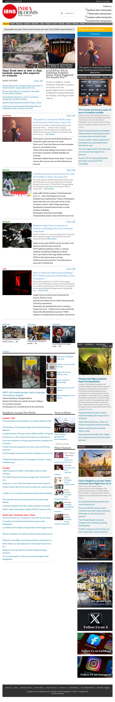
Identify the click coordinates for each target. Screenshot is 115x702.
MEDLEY (6, 324)
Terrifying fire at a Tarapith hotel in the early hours (23, 407)
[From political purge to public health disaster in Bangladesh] (38, 333)
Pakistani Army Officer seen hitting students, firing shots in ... (27, 540)
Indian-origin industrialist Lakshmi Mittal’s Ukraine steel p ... (27, 509)
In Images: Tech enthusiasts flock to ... (63, 497)
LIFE (4, 269)
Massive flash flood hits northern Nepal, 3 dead (21, 102)
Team (16, 688)
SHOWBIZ (6, 116)
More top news (10, 81)
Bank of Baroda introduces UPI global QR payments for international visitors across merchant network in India (94, 134)
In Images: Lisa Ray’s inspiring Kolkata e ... (64, 471)
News (12, 23)
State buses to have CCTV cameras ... (65, 389)
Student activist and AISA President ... (65, 366)
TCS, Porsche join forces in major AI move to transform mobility (95, 111)
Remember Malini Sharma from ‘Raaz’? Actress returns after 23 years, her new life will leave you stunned (52, 161)
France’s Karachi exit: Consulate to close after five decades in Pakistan (21, 92)
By (17, 341)
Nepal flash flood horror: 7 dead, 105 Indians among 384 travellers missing (20, 98)
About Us (9, 688)
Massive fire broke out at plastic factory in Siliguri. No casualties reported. (23, 402)
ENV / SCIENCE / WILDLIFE (91, 344)
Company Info (83, 692)
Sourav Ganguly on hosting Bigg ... (63, 381)
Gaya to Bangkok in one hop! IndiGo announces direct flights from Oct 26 (95, 482)
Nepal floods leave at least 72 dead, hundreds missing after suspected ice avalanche (22, 73)
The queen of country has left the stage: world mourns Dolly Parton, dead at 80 (52, 121)
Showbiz (35, 23)
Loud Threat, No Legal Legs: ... (61, 345)
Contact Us (62, 688)
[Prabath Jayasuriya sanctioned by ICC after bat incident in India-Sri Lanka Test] (17, 183)
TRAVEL (81, 447)
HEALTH (6, 222)
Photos (75, 23)
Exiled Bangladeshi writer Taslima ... (65, 397)
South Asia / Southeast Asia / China (18, 515)
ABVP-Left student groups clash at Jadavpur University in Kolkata (23, 394)
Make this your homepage (103, 1)
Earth (54, 23)
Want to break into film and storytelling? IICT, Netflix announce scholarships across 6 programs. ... (54, 275)
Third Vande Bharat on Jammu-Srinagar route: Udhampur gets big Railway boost (93, 523)
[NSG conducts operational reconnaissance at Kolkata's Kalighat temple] (64, 425)
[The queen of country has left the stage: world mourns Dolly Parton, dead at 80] (17, 129)
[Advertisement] (95, 254)
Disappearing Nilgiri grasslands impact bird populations (93, 380)
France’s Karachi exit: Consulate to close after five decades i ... (27, 518)
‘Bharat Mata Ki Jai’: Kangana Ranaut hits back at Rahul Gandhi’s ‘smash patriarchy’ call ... (22, 87)
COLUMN (31, 324)
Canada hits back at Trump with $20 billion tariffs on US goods (27, 433)
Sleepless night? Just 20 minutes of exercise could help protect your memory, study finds (53, 228)
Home (5, 23)
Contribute (95, 34)
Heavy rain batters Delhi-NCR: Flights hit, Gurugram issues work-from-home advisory (95, 437)
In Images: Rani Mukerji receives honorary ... (64, 508)
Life (42, 23)
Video (82, 23)
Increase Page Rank (57, 694)
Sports (27, 23)
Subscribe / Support (103, 688)
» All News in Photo (61, 444)
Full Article (50, 134)
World (48, 23)
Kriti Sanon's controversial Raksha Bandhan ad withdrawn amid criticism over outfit (21, 107)
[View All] (38, 81)
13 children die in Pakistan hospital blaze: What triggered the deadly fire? (59, 74)
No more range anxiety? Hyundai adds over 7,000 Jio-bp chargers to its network (94, 152)
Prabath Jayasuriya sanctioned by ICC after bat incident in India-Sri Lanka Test (54, 175)
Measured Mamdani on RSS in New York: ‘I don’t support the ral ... (60, 68)
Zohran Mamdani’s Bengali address (17, 398)
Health (61, 23)
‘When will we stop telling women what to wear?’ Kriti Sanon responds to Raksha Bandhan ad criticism (53, 153)
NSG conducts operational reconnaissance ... (61, 437)
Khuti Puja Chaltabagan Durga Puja (64, 358)
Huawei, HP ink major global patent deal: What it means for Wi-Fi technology (93, 161)
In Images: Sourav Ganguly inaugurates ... (63, 521)
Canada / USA (8, 418)
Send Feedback (73, 688)
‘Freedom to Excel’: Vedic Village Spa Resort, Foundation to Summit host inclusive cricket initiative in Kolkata (51, 207)
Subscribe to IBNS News (91, 29)
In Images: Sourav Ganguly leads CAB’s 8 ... (64, 483)
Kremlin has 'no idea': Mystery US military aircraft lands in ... (27, 437)
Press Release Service (87, 688)
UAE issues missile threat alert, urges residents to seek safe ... (27, 506)
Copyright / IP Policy (70, 692)
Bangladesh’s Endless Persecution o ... (11, 340)
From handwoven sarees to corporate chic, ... (64, 460)
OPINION (56, 324)
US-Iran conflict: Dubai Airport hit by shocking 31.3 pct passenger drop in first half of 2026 (94, 143)
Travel (68, 23)
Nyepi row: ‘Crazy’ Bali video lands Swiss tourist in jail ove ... (27, 483)
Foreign (6, 468)
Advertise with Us (26, 688)
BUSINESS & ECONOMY (89, 77)
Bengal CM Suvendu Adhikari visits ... (63, 373)
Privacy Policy (39, 688)
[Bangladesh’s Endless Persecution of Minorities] (13, 332)
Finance (19, 23)
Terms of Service (51, 688)
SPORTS (5, 170)
